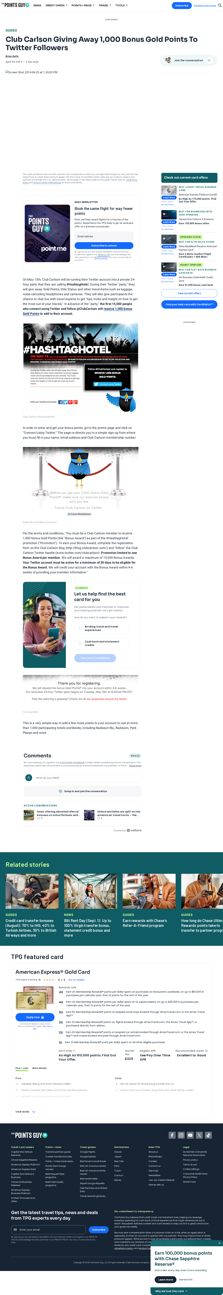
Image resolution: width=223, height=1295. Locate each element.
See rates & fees (167, 205)
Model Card (189, 1181)
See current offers (189, 293)
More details (39, 1068)
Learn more (165, 1279)
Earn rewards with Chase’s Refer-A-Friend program (145, 923)
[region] (82, 802)
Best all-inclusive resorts (93, 1165)
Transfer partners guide (57, 1151)
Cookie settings (191, 1169)
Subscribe (181, 5)
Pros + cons (22, 1068)
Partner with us (156, 1184)
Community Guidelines (72, 762)
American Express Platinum (25, 1164)
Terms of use (190, 1164)
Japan (117, 1156)
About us (153, 1151)
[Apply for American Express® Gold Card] (35, 998)
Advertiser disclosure (205, 5)
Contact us (155, 1165)
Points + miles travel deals (59, 1161)
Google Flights (87, 1151)
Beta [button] (133, 756)
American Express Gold (23, 1169)
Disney (117, 1180)
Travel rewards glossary (93, 1196)
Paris (116, 1165)
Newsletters (154, 1175)
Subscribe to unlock (104, 245)
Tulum (117, 1170)
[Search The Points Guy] (220, 5)
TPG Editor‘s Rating (26, 979)
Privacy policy (190, 1159)
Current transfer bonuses (58, 1156)
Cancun (118, 1175)
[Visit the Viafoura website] (134, 830)
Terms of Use (104, 254)
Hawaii (118, 1151)
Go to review (76, 980)
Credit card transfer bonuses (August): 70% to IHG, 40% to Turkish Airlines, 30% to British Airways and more (31, 927)
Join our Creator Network (161, 1180)
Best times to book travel (93, 1161)
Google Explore (88, 1156)
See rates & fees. (43, 1027)
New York (119, 1161)
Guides (11, 30)
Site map (153, 1170)
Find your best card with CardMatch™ (189, 304)
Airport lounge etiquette (92, 1183)
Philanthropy (155, 1156)
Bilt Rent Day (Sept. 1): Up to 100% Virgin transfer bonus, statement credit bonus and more (87, 927)
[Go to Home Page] (15, 5)
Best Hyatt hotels (89, 1178)
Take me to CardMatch (95, 658)
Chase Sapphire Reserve (24, 1159)
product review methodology (47, 182)
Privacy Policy (101, 257)
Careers (153, 1161)
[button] (74, 1051)
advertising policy (123, 1248)
